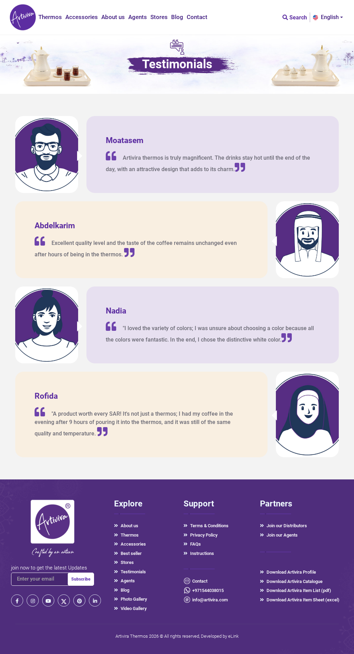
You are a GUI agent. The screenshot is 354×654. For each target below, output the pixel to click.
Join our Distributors (287, 525)
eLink (233, 636)
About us (113, 17)
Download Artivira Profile (291, 572)
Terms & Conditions (209, 525)
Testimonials (133, 571)
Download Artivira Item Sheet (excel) (303, 599)
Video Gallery (134, 608)
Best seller (131, 553)
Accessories (81, 17)
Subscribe (81, 579)
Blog (177, 17)
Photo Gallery (134, 599)
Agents (137, 17)
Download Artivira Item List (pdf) (299, 590)
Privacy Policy (203, 535)
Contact (197, 17)
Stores (159, 17)
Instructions (202, 553)
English (330, 17)
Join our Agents (282, 535)
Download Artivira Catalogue (295, 581)
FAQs (195, 544)
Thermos (50, 17)
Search (297, 17)
